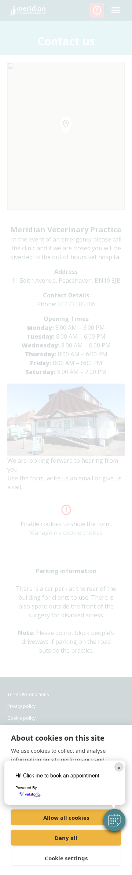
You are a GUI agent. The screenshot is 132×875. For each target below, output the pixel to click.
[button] (114, 820)
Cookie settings (66, 858)
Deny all (66, 838)
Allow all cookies (66, 817)
